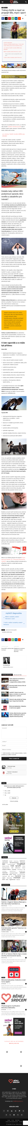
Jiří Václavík (3, 983)
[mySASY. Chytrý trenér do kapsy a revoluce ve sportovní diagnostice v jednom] (5, 694)
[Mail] (15, 1111)
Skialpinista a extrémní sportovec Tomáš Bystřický (19, 650)
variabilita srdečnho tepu (7, 632)
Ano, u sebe (7, 790)
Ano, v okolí (7, 793)
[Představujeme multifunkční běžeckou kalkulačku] (14, 998)
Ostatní (3, 1003)
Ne (5, 795)
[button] (2, 2)
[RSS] (23, 1111)
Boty (3, 925)
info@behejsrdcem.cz (18, 1101)
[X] (6, 18)
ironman (16, 877)
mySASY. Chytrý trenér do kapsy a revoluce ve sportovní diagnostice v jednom (17, 694)
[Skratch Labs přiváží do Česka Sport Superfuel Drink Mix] (5, 701)
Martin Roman (4, 905)
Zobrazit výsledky (14, 801)
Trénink (9, 5)
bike (10, 874)
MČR (3, 879)
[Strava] (10, 1114)
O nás (12, 1120)
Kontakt (20, 1121)
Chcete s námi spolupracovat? (12, 1121)
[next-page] (5, 720)
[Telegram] (14, 1114)
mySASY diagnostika (8, 42)
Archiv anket (5, 804)
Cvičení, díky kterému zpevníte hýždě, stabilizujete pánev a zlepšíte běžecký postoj (17, 714)
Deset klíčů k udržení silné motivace (7, 649)
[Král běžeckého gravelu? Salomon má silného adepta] (14, 920)
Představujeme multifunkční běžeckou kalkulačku (10, 1007)
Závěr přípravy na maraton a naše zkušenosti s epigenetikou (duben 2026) (17, 680)
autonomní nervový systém (11, 629)
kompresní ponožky (21, 874)
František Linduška (5, 931)
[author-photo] (14, 660)
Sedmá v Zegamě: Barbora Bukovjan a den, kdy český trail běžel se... (13, 903)
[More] (22, 18)
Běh (6, 5)
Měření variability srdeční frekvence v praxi (12, 51)
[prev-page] (2, 720)
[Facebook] (2, 18)
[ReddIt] (19, 18)
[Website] (21, 1114)
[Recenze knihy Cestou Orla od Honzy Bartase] (5, 687)
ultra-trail (5, 874)
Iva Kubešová (5, 15)
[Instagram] (7, 1110)
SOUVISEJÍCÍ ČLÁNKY (7, 674)
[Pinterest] (9, 18)
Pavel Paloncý (19, 869)
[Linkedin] (16, 18)
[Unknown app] (3, 768)
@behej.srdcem (14, 1043)
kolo (7, 879)
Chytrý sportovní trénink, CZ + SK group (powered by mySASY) (13, 559)
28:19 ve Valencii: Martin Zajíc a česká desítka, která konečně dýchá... (13, 955)
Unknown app (11, 766)
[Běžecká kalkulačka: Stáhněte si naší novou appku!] (5, 707)
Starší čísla (17, 1120)
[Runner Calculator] (3, 774)
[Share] (6, 1114)
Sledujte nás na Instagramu (14, 1041)
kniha (14, 874)
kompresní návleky (11, 864)
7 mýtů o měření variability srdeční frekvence (13, 57)
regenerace (12, 879)
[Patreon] (19, 1111)
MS (24, 869)
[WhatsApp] (12, 18)
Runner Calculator (13, 772)
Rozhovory (4, 899)
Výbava (3, 695)
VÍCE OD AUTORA (18, 674)
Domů (2, 5)
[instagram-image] (7, 1052)
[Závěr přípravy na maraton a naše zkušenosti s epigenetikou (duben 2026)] (5, 680)
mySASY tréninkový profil (14, 126)
